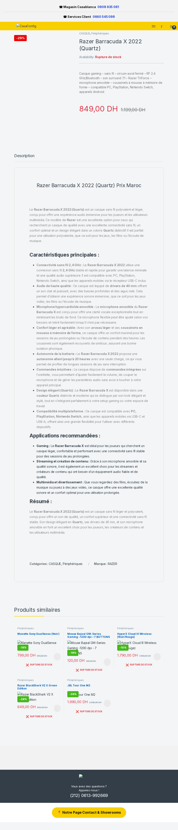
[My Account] (163, 26)
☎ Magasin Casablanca (89, 7)
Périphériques (100, 33)
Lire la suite (57, 656)
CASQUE (84, 33)
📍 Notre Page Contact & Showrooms (89, 812)
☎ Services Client (89, 16)
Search (154, 26)
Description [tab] (24, 156)
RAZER (112, 564)
